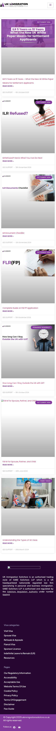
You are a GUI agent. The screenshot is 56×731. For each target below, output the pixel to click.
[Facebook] (14, 727)
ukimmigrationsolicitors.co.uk (35, 717)
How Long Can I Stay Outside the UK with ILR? (23, 383)
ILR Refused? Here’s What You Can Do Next (22, 158)
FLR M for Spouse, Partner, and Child (19, 461)
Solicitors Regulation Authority (22, 591)
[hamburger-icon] (50, 5)
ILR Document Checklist (13, 233)
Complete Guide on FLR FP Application (20, 308)
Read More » (8, 86)
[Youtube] (19, 727)
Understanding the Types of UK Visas (20, 540)
